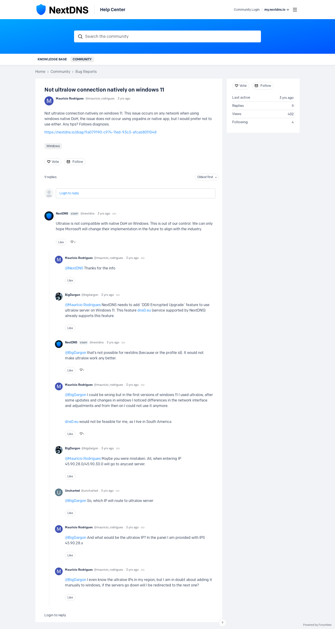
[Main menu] (295, 9)
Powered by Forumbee (317, 624)
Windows (53, 146)
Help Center (112, 9)
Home (40, 71)
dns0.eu (144, 310)
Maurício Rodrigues (70, 98)
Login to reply (69, 193)
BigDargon (72, 295)
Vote (55, 162)
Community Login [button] (247, 10)
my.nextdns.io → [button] (276, 10)
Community (82, 59)
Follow (77, 162)
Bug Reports (86, 71)
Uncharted (72, 490)
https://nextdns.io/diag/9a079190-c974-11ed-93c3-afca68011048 (100, 132)
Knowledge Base (52, 59)
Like (61, 242)
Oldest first (205, 177)
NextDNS (67, 213)
